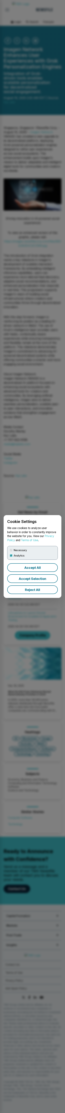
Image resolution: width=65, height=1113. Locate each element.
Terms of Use (29, 540)
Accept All (32, 568)
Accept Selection (32, 579)
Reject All (32, 590)
